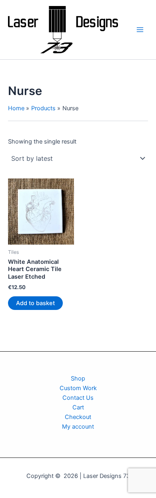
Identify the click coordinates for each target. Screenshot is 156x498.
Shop (78, 378)
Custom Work (78, 388)
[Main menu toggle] (140, 30)
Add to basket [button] (35, 303)
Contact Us (78, 397)
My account (78, 426)
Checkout (78, 417)
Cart (78, 407)
